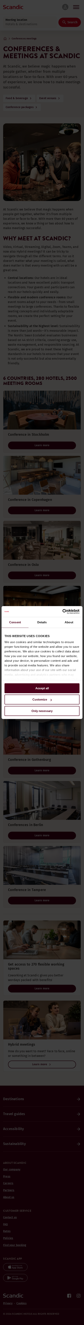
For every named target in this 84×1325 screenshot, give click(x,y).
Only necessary (42, 711)
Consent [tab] (15, 622)
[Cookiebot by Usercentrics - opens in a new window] (62, 611)
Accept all (42, 688)
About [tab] (69, 622)
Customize (39, 699)
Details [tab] (42, 622)
